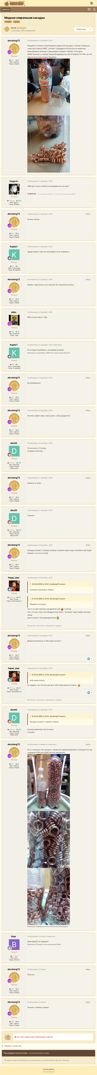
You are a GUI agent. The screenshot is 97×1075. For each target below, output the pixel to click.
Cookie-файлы (48, 1069)
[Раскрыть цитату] (31, 584)
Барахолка (30, 31)
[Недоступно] (48, 782)
